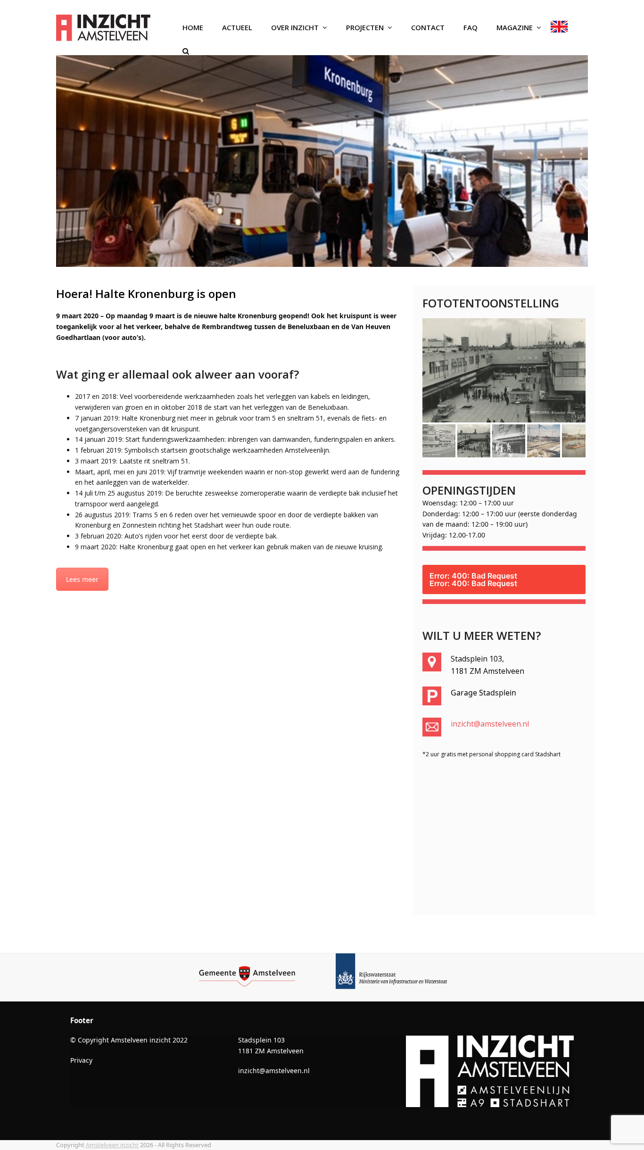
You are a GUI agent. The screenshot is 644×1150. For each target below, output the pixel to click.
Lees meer (82, 579)
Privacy (81, 1077)
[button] (185, 51)
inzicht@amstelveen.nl (490, 741)
